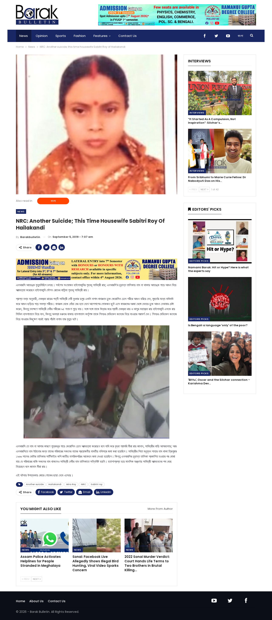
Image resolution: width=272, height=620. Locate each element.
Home (20, 601)
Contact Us (127, 36)
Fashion (80, 36)
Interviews (197, 112)
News (23, 36)
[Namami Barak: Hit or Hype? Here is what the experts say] (220, 241)
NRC (83, 484)
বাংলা (240, 36)
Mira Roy (71, 484)
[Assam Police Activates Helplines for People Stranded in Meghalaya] (44, 535)
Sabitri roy (96, 484)
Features (101, 36)
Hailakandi (54, 484)
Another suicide (35, 484)
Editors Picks (199, 261)
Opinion (42, 36)
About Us (36, 601)
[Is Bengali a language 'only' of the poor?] (220, 299)
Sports (60, 36)
